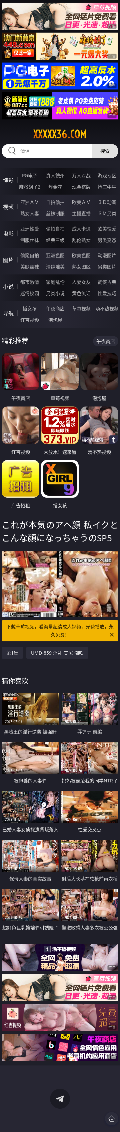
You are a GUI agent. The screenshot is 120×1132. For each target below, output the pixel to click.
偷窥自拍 (29, 255)
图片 (8, 260)
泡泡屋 (55, 320)
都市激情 (29, 282)
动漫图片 (107, 255)
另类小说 (55, 293)
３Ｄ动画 (107, 202)
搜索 (105, 151)
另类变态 (107, 240)
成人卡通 (81, 229)
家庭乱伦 (55, 282)
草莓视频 (81, 308)
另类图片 (107, 266)
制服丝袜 (29, 240)
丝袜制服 (55, 213)
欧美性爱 (107, 229)
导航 (8, 313)
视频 (8, 207)
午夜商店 (55, 308)
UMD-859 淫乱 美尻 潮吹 (57, 653)
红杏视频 (29, 320)
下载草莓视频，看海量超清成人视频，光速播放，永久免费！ (60, 630)
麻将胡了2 (29, 187)
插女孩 (30, 308)
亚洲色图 (55, 255)
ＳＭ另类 (107, 213)
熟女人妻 (29, 213)
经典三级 (55, 240)
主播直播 (81, 213)
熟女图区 (81, 266)
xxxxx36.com (60, 134)
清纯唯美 (55, 266)
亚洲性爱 (29, 229)
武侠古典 (107, 282)
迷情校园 (29, 293)
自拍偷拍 (55, 202)
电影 (8, 233)
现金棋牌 (81, 187)
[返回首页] (111, 1118)
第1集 (12, 653)
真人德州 (55, 175)
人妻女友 (81, 282)
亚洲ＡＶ (29, 202)
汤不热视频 (107, 308)
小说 (8, 286)
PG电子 (29, 175)
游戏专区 (107, 175)
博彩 (8, 180)
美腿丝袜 (29, 266)
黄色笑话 (81, 293)
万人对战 (81, 175)
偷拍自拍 (55, 229)
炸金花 (55, 187)
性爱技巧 (107, 293)
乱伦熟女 (81, 240)
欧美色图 (81, 255)
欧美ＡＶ (81, 202)
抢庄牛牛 (107, 187)
